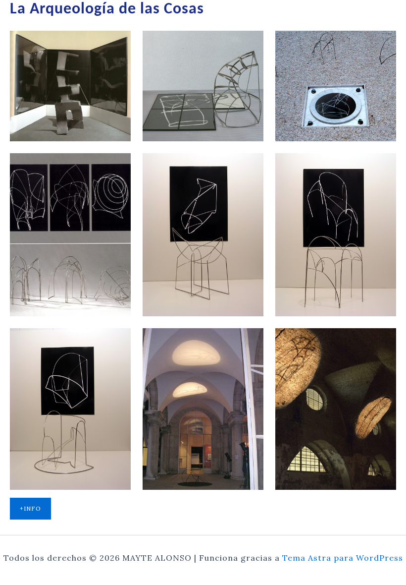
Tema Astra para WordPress (342, 558)
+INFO (30, 508)
